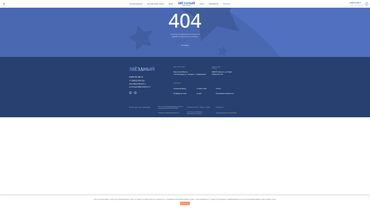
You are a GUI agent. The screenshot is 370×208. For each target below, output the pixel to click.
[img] (185, 3)
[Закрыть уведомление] (369, 197)
